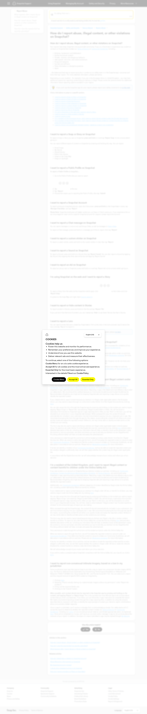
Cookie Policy (83, 373)
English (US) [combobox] (90, 335)
